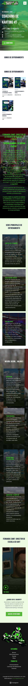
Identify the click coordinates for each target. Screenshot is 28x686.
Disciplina (9, 377)
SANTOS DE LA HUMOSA (11, 243)
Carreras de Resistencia (14, 666)
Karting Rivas (9, 322)
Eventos (14, 668)
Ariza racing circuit (11, 278)
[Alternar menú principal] (24, 3)
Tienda (14, 656)
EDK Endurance (14, 654)
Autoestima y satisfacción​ (10, 458)
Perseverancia (10, 416)
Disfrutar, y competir (12, 495)
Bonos (14, 652)
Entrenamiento (14, 664)
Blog (14, 658)
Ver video (6, 592)
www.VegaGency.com (18, 678)
